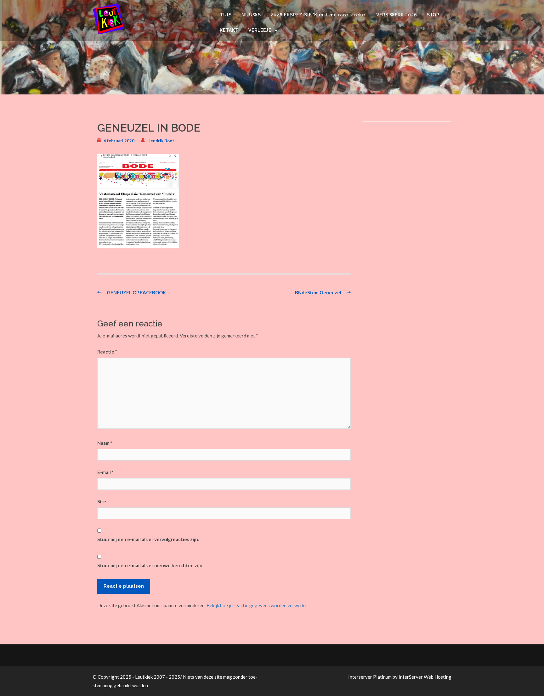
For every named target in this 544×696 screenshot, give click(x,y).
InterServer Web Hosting (425, 677)
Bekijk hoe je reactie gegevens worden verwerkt (256, 605)
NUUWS (251, 14)
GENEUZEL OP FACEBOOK (136, 292)
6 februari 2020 (119, 140)
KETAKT (229, 30)
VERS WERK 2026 (396, 14)
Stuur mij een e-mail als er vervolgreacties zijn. (148, 539)
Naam (104, 443)
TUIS (226, 14)
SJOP (433, 14)
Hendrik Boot (160, 140)
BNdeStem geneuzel (318, 292)
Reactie (107, 351)
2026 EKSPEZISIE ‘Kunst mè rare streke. (318, 14)
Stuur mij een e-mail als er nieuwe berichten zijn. (150, 565)
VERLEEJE (259, 30)
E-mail (105, 472)
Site (101, 501)
